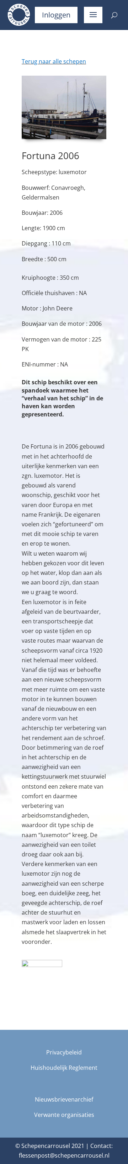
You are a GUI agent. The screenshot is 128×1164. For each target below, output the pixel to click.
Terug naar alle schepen (54, 61)
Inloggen (56, 15)
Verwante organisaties (64, 1115)
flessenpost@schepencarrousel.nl (64, 1155)
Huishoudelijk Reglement (64, 1068)
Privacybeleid (64, 1052)
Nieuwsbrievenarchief (64, 1099)
